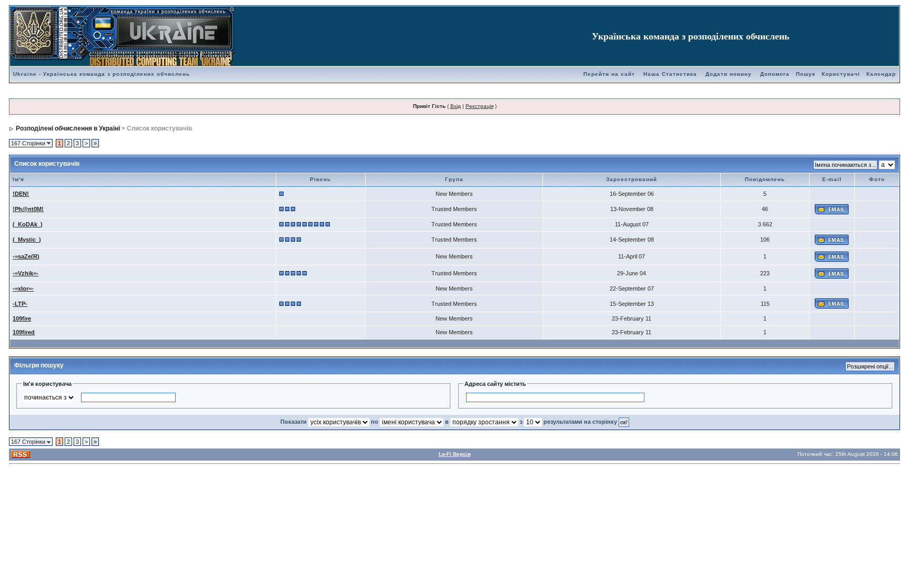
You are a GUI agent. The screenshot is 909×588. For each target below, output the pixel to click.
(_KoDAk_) (28, 224)
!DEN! (21, 194)
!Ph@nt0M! (28, 209)
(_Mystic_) (27, 239)
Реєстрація (479, 106)
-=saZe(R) (26, 256)
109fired (24, 332)
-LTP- (20, 304)
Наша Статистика (670, 74)
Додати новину (728, 74)
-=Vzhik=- (25, 273)
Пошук (805, 74)
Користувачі (841, 74)
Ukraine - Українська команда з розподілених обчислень (101, 74)
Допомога (775, 74)
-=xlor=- (23, 288)
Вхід (455, 106)
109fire (22, 318)
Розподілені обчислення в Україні (68, 128)
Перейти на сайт (609, 74)
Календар (881, 74)
